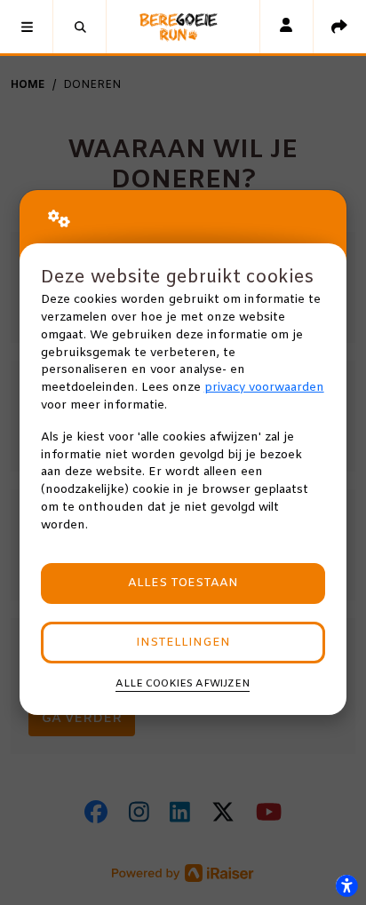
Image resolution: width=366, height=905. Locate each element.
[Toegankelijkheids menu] (346, 885)
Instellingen (183, 642)
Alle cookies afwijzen (182, 684)
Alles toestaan (183, 583)
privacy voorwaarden (264, 387)
